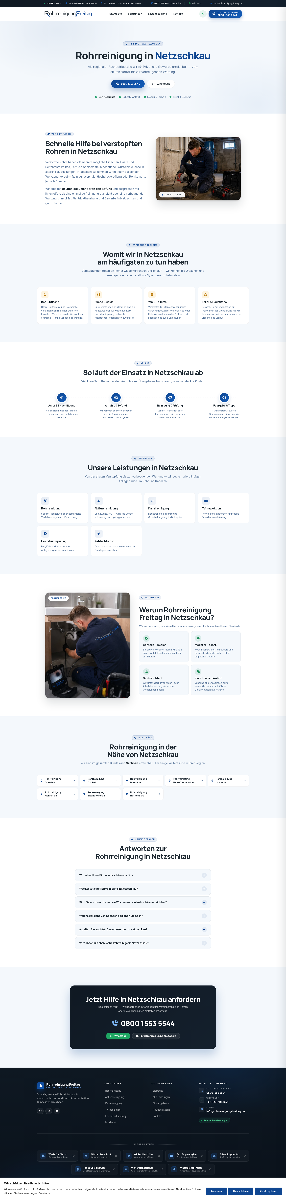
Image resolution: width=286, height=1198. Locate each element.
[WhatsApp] (48, 1111)
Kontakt (178, 14)
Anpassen (216, 1191)
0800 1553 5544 (130, 84)
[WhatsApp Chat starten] (203, 14)
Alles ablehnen (241, 1191)
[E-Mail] (57, 1111)
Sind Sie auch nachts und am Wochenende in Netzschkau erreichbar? (123, 902)
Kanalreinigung (113, 1103)
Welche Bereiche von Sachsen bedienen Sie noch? (111, 916)
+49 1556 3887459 (217, 1102)
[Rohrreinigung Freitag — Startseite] (68, 14)
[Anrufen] (40, 1111)
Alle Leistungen (161, 1097)
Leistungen (135, 14)
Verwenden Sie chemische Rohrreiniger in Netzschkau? (114, 943)
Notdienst (110, 1122)
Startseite (115, 14)
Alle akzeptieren (268, 1191)
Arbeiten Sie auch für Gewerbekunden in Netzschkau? (113, 929)
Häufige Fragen (161, 1109)
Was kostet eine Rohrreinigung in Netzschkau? (108, 888)
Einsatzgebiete (157, 14)
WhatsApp (163, 84)
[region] (143, 1188)
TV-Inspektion (113, 1109)
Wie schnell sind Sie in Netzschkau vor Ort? (106, 875)
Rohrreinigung (113, 1090)
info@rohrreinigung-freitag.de (158, 1035)
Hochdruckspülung (115, 1116)
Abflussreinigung (114, 1097)
